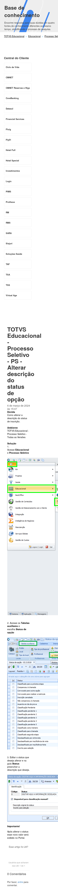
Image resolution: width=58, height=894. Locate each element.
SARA (9, 233)
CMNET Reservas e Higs (18, 87)
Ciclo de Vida (12, 67)
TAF (8, 264)
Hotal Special (12, 160)
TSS (8, 285)
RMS (8, 222)
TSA (8, 274)
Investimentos (13, 170)
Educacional (34, 36)
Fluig (8, 129)
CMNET (9, 77)
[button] (18, 852)
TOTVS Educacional (14, 36)
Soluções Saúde (14, 253)
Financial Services (15, 119)
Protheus (10, 201)
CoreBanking (12, 98)
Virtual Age (11, 295)
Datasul (9, 108)
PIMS (8, 191)
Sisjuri (9, 243)
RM (7, 212)
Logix (8, 181)
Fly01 (8, 139)
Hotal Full (10, 150)
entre (20, 882)
